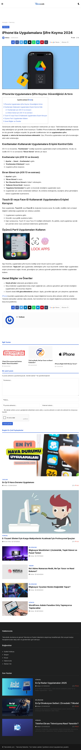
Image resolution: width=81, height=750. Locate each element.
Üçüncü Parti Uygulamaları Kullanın (15, 118)
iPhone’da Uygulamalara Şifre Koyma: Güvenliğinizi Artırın (23, 104)
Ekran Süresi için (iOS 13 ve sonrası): (19, 112)
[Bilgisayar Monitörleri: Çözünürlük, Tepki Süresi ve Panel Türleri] (15, 552)
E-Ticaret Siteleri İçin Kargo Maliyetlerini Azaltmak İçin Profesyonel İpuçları (38, 537)
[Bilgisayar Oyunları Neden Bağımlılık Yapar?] (15, 589)
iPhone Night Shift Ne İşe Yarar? (66, 363)
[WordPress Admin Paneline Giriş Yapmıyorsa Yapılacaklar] (15, 607)
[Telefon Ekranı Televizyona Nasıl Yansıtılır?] (17, 726)
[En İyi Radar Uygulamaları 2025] (17, 686)
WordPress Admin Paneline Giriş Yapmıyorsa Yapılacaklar (50, 605)
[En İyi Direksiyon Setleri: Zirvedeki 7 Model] (17, 706)
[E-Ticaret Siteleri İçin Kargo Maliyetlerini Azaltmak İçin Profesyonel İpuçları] (40, 511)
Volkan (7, 37)
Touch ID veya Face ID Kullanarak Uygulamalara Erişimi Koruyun (25, 115)
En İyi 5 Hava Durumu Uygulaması (18, 481)
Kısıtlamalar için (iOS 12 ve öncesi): (19, 109)
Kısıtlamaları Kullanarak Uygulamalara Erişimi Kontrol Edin (22, 107)
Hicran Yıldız (7, 540)
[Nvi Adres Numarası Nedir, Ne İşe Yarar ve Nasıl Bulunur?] (15, 571)
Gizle (30, 99)
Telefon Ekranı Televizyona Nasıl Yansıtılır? (57, 722)
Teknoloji (11, 22)
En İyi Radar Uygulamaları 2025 (51, 682)
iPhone (4, 296)
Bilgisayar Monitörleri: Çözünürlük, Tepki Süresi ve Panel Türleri (53, 550)
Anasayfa (5, 22)
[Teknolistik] (40, 3)
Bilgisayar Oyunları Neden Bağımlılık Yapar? (50, 586)
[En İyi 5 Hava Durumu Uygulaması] (40, 455)
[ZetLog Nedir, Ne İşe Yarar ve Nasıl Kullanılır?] (41, 351)
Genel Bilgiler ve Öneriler (12, 121)
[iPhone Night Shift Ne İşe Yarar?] (67, 353)
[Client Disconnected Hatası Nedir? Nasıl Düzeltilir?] (14, 352)
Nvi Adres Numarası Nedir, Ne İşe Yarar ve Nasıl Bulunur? (51, 568)
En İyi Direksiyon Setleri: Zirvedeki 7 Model (57, 702)
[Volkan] (3, 37)
